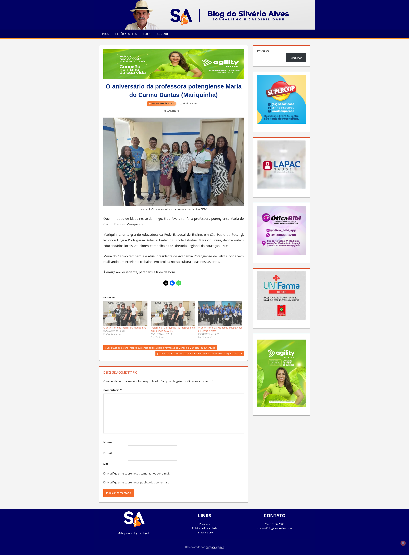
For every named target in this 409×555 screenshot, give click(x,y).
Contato (162, 34)
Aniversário (173, 110)
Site (105, 464)
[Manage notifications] (403, 543)
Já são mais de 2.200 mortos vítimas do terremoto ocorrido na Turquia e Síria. (198, 354)
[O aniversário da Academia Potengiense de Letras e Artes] (220, 313)
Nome (107, 442)
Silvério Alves (190, 103)
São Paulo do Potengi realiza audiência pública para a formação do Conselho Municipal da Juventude (161, 348)
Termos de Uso (204, 532)
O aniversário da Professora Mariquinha (124, 327)
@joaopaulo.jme (215, 546)
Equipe (147, 34)
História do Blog (126, 34)
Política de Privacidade (204, 528)
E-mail (107, 453)
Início (105, 34)
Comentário (112, 390)
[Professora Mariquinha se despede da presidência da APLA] (173, 313)
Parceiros (204, 524)
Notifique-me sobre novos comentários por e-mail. (138, 473)
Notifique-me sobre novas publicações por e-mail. (138, 482)
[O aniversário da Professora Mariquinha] (125, 313)
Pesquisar (263, 51)
